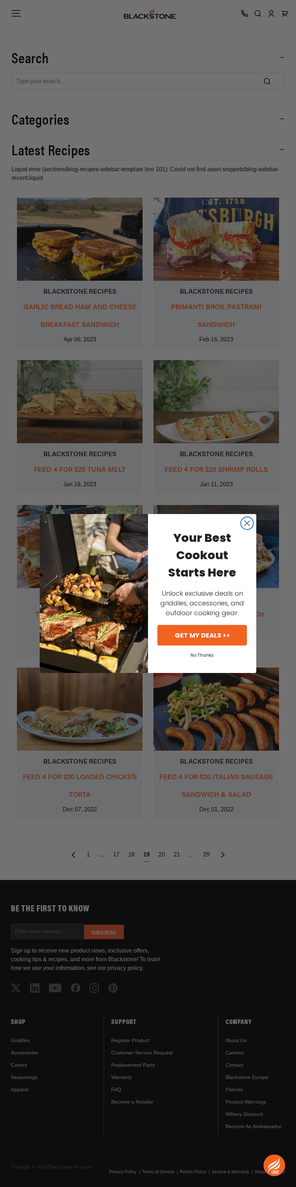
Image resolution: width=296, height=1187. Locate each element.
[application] (274, 1165)
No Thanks (202, 655)
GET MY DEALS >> (202, 635)
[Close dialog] (247, 523)
